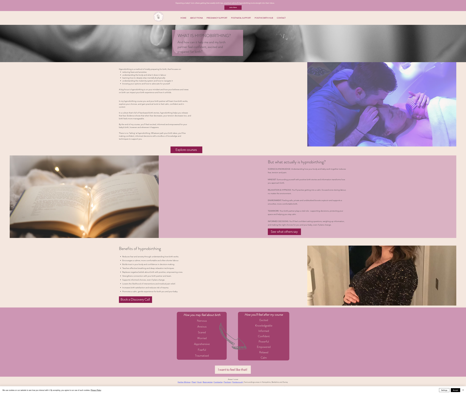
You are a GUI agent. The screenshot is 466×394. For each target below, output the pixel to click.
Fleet (194, 382)
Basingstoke (207, 382)
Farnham (227, 382)
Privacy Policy (96, 390)
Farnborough (237, 382)
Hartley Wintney (184, 382)
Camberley (218, 382)
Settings (444, 390)
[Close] (463, 390)
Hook (199, 382)
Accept (455, 390)
